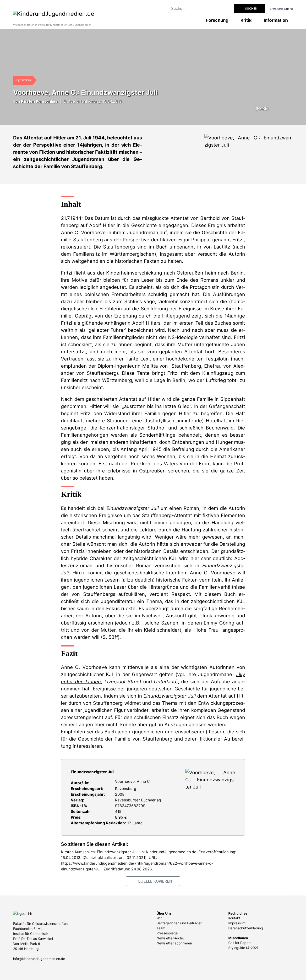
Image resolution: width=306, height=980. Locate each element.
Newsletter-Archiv (171, 938)
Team (161, 928)
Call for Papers (239, 943)
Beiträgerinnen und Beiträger (179, 923)
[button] (269, 107)
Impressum (237, 923)
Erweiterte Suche (281, 9)
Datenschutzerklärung (245, 928)
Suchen (250, 8)
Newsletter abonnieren (174, 943)
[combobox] (201, 8)
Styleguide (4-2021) (244, 948)
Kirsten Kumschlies (39, 101)
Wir (159, 918)
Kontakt (234, 918)
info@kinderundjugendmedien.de (39, 959)
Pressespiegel (167, 933)
